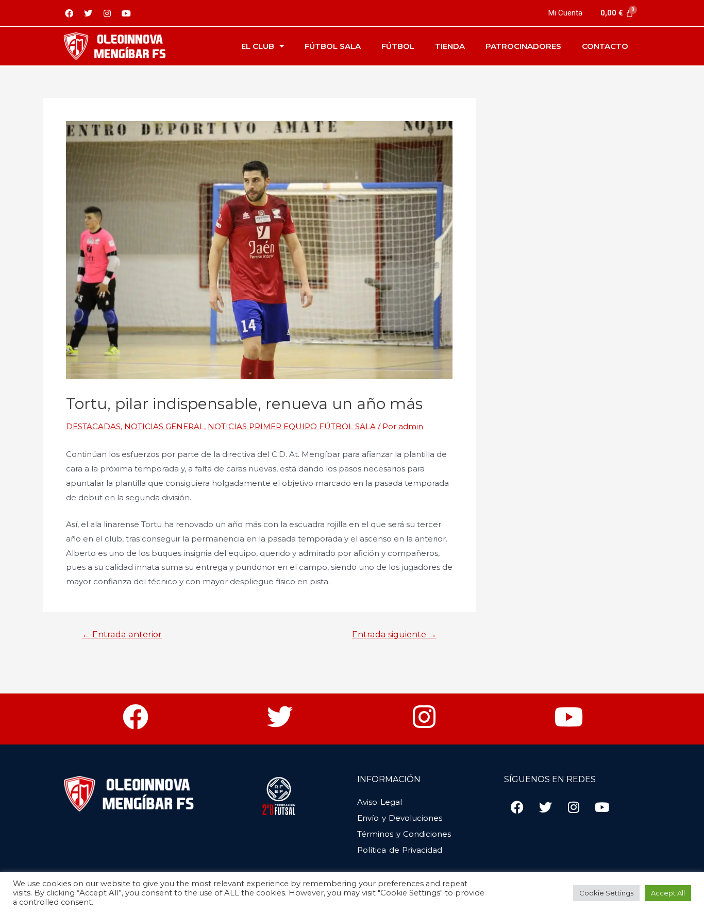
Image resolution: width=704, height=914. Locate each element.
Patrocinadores (523, 46)
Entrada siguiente (394, 635)
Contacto (605, 46)
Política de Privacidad (399, 850)
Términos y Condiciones (404, 834)
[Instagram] (107, 13)
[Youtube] (126, 13)
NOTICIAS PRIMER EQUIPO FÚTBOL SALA (292, 426)
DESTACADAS (93, 426)
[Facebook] (69, 13)
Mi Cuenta (565, 13)
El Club (257, 46)
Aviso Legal (379, 802)
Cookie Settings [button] (606, 893)
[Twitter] (88, 13)
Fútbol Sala (333, 46)
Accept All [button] (668, 893)
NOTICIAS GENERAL (164, 426)
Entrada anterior (122, 635)
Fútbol (397, 46)
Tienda (450, 46)
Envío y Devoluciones (399, 818)
